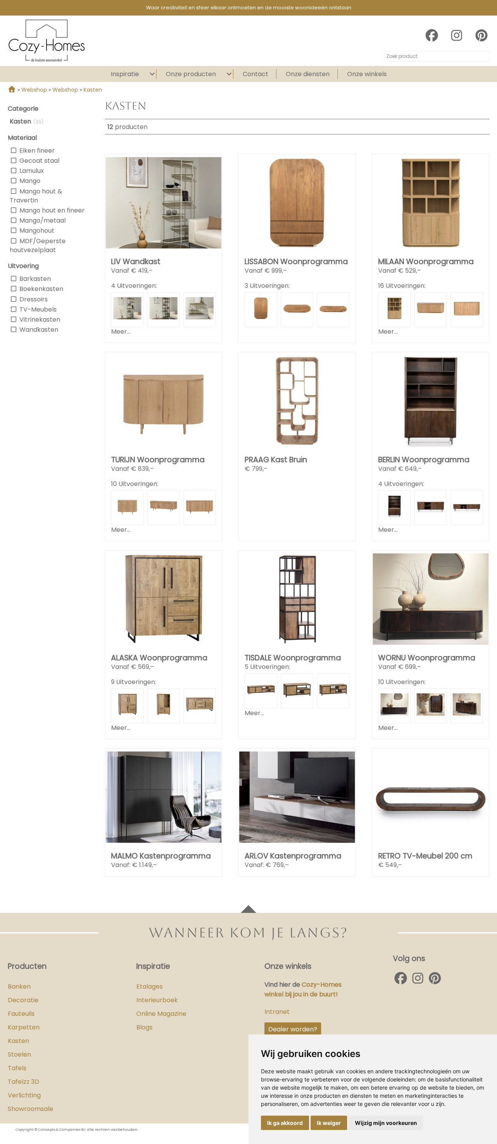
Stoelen (19, 1054)
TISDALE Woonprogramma (293, 658)
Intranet (277, 1011)
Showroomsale (30, 1108)
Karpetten (24, 1027)
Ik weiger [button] (329, 1123)
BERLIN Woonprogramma (423, 459)
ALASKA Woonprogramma (159, 658)
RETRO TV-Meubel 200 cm (425, 856)
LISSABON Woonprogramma (296, 261)
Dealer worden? (292, 1029)
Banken (19, 986)
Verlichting (24, 1095)
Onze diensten (308, 74)
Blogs (144, 1027)
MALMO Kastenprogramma (161, 856)
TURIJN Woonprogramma (158, 459)
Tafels (17, 1068)
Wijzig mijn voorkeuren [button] (386, 1123)
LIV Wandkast (135, 261)
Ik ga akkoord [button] (285, 1123)
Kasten (18, 1040)
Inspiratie (125, 74)
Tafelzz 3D (23, 1081)
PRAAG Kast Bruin (276, 459)
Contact (255, 74)
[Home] (12, 90)
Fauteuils (21, 1013)
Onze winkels (367, 74)
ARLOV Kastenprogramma (293, 856)
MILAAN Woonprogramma (426, 261)
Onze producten (191, 74)
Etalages (149, 986)
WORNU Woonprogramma (426, 658)
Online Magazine (161, 1013)
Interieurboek (157, 1000)
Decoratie (23, 1000)
